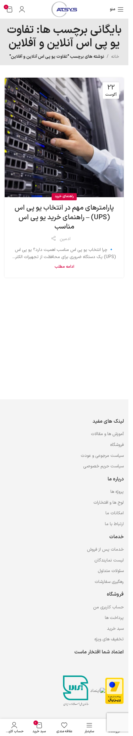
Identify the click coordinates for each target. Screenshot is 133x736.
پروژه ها (117, 491)
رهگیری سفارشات (109, 582)
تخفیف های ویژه (109, 639)
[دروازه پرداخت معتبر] (114, 691)
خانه (115, 56)
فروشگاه (117, 445)
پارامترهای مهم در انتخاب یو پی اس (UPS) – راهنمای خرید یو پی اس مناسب (64, 217)
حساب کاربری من (108, 607)
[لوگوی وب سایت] (64, 9)
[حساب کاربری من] (22, 9)
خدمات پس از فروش (105, 549)
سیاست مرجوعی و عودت (102, 455)
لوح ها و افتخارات (108, 502)
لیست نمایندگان (109, 560)
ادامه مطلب (64, 267)
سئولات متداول (111, 571)
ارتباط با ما (114, 524)
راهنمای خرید (64, 196)
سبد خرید (115, 628)
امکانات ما (114, 513)
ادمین (65, 239)
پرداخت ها (114, 618)
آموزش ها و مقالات (107, 434)
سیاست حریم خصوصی (103, 466)
